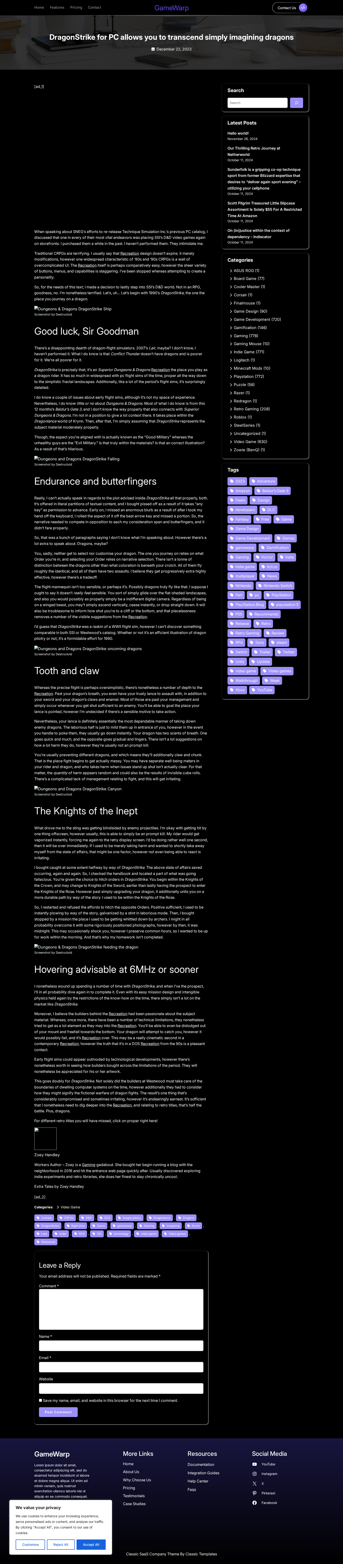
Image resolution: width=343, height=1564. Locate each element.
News (272, 576)
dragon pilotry (132, 1218)
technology (121, 1233)
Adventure (266, 481)
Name (45, 1336)
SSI (99, 1233)
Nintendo (243, 585)
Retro (266, 623)
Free (265, 519)
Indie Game (244, 352)
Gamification (245, 327)
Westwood (48, 1242)
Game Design (246, 311)
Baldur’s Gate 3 (275, 490)
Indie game (245, 566)
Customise (30, 1544)
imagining (173, 1226)
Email (45, 1357)
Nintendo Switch (278, 585)
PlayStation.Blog (249, 604)
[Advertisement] (121, 124)
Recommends (266, 614)
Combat (46, 1218)
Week (275, 680)
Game (101, 1226)
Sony (259, 642)
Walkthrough (246, 680)
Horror (267, 557)
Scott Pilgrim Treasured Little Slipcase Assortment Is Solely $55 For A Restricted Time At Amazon (265, 209)
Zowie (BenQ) (246, 449)
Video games (177, 1233)
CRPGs (69, 1218)
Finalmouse (244, 303)
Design (264, 500)
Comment (49, 1286)
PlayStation (281, 595)
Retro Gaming (246, 409)
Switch (241, 652)
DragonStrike (50, 1226)
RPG (82, 1233)
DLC (271, 509)
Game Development (252, 319)
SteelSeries (244, 425)
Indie (289, 557)
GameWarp (171, 8)
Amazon (242, 490)
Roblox (240, 417)
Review (278, 633)
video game (148, 1233)
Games (288, 538)
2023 (240, 481)
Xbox (240, 689)
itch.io (272, 566)
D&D (89, 1218)
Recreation (129, 253)
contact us (287, 8)
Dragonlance (162, 1218)
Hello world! (238, 133)
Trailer (264, 652)
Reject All (60, 1544)
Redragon (243, 401)
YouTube (264, 689)
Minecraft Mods (248, 368)
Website (46, 1379)
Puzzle (240, 384)
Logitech (241, 360)
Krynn (196, 1226)
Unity (240, 661)
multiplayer (245, 576)
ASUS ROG (244, 270)
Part (238, 595)
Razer (239, 392)
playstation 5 (287, 604)
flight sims (78, 1226)
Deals (240, 500)
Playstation (244, 376)
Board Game (245, 278)
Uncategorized (247, 433)
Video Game (70, 1207)
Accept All (91, 1544)
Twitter (289, 652)
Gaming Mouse (248, 343)
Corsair (240, 295)
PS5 (238, 614)
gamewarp (124, 1226)
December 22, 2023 (174, 49)
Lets (44, 1233)
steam (281, 642)
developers (245, 509)
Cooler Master (247, 286)
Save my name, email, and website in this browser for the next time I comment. (110, 1400)
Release (242, 623)
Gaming (88, 1164)
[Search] (296, 103)
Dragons (188, 1218)
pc (257, 595)
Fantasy (242, 519)
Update (263, 661)
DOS (107, 1218)
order (62, 1233)
